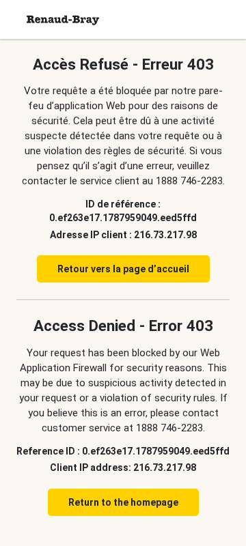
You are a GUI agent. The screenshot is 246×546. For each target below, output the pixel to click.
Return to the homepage (123, 502)
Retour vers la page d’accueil (123, 268)
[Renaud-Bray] (63, 19)
